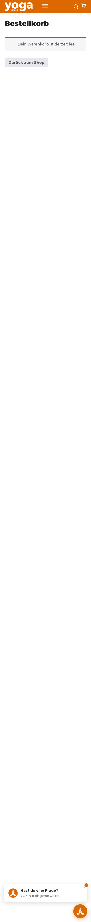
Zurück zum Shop (26, 62)
